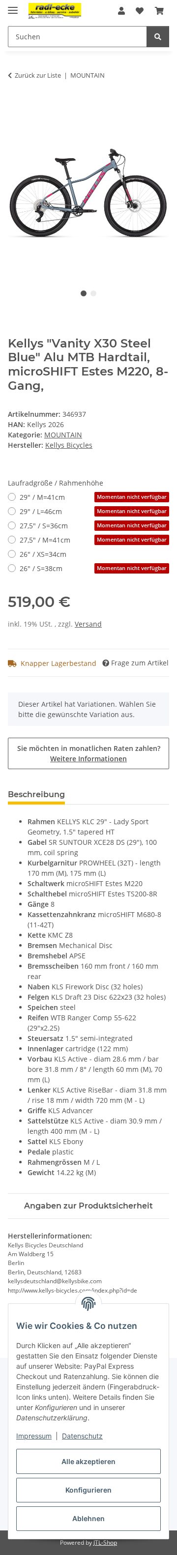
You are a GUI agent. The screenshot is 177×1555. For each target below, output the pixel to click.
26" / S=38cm (93, 568)
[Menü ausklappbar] (13, 6)
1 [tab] (84, 293)
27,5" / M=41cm (93, 540)
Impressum (34, 1436)
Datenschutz (82, 1436)
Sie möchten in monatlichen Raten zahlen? (88, 753)
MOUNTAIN (63, 434)
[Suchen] (158, 36)
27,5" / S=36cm (93, 525)
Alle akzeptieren (88, 1461)
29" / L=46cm (93, 511)
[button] (121, 11)
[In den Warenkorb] (16, 106)
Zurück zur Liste (38, 75)
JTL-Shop (105, 1542)
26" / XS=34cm (43, 554)
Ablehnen (88, 1518)
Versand (88, 624)
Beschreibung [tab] (36, 794)
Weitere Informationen (88, 758)
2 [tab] (93, 293)
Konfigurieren (88, 1490)
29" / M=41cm (93, 497)
